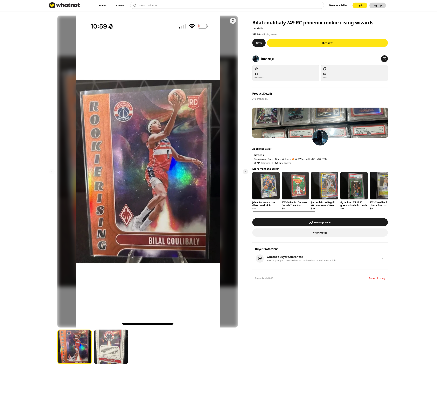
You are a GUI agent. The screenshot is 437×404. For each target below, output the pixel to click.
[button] (384, 58)
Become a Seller (338, 5)
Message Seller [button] (323, 222)
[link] (102, 5)
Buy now (327, 43)
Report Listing (377, 278)
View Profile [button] (320, 232)
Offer (259, 43)
